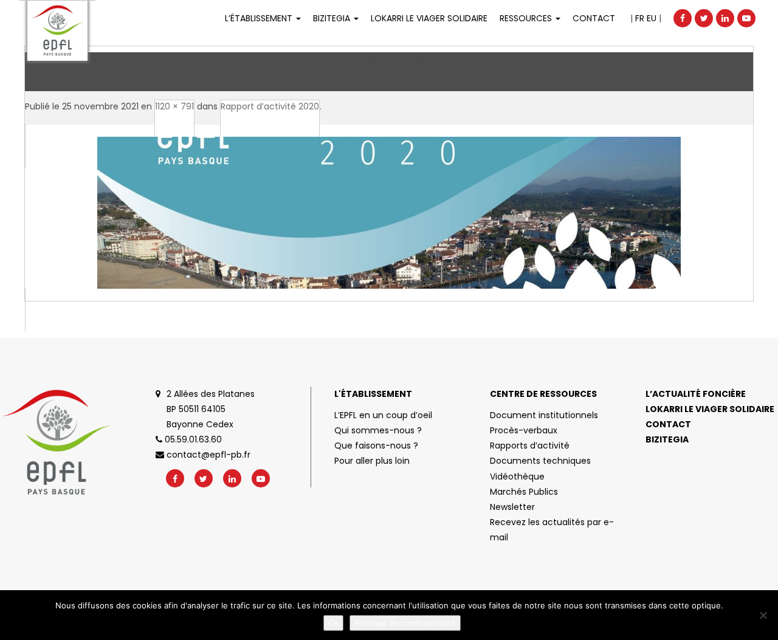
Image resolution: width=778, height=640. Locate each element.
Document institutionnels (544, 415)
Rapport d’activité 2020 (270, 106)
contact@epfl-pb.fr (207, 455)
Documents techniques (540, 461)
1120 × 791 (174, 106)
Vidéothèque (517, 476)
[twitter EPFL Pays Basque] (704, 18)
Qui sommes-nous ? (378, 430)
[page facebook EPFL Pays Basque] (682, 18)
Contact (594, 18)
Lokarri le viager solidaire (709, 409)
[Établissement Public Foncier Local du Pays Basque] (57, 31)
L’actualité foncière (695, 394)
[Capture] (389, 228)
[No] (763, 615)
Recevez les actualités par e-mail (552, 529)
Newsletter (512, 507)
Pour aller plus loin (372, 461)
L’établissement (260, 18)
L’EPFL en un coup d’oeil (383, 415)
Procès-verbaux (523, 430)
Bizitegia (333, 18)
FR (639, 18)
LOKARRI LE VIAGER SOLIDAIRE (429, 18)
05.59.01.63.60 (192, 439)
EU (651, 18)
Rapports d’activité (530, 445)
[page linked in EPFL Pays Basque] (725, 18)
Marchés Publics (524, 492)
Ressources (527, 18)
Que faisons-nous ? (376, 445)
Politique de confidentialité (405, 623)
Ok (333, 623)
